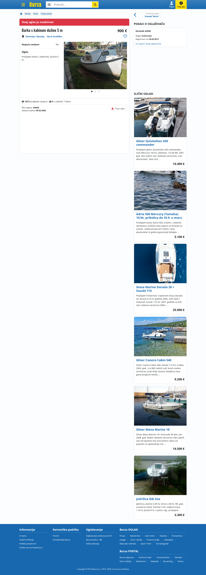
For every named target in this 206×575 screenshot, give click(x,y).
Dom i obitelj (136, 539)
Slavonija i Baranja (34, 36)
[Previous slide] (68, 65)
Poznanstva (177, 535)
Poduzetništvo (163, 557)
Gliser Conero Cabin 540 (153, 360)
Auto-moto (150, 535)
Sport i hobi (146, 543)
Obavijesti (168, 539)
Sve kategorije (162, 543)
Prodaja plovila (46, 13)
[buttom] (125, 36)
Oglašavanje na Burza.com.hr (99, 535)
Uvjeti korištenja (26, 539)
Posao (122, 535)
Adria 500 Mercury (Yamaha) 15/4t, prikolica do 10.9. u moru (159, 216)
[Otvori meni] (23, 4)
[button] (172, 4)
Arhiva (180, 561)
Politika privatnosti (27, 543)
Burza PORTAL (129, 551)
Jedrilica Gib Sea (148, 499)
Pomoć (56, 535)
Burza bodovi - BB (94, 539)
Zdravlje (178, 557)
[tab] (92, 91)
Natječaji (154, 561)
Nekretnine (135, 535)
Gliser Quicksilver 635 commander (152, 143)
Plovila (35, 13)
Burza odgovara (127, 557)
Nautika (28, 13)
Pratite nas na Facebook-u (31, 547)
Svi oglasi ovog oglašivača (148, 43)
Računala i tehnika (128, 543)
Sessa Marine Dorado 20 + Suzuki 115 (155, 289)
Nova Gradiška (54, 36)
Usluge (123, 539)
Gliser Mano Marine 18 (153, 429)
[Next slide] (122, 65)
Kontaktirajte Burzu (61, 539)
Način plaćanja (92, 543)
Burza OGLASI (129, 529)
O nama (22, 535)
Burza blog (168, 561)
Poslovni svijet (153, 539)
